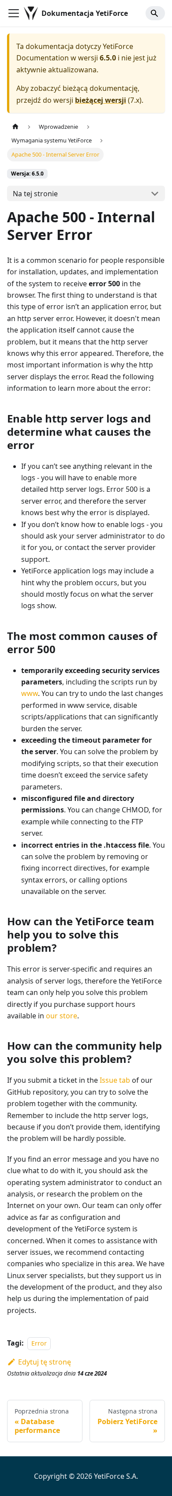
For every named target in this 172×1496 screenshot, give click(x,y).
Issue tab (115, 1080)
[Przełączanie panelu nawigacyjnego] (13, 13)
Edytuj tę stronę (44, 1362)
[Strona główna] (15, 127)
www (29, 693)
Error (39, 1343)
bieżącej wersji (100, 100)
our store (61, 1016)
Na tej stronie (35, 193)
